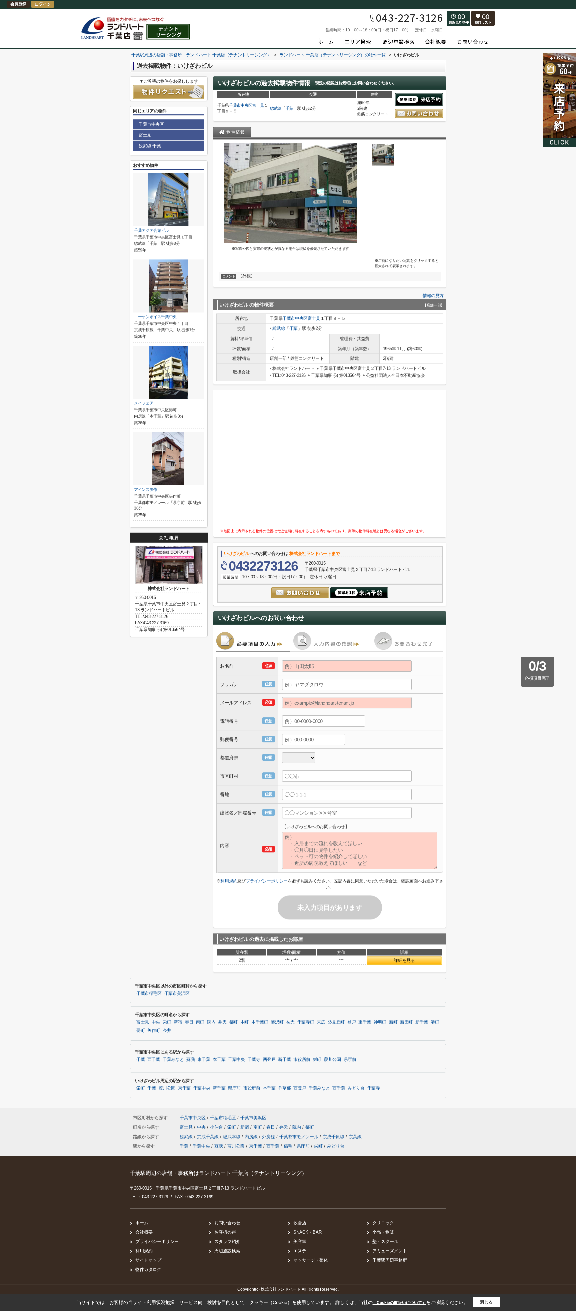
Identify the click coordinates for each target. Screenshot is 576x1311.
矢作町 (153, 1030)
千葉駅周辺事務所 (389, 1260)
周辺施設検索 (227, 1250)
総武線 (276, 108)
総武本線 (232, 1136)
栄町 (167, 1022)
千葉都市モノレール (299, 1136)
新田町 (406, 1022)
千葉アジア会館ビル (151, 230)
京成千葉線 (208, 1136)
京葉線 (355, 1136)
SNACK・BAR (307, 1232)
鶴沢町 (277, 1022)
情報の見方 (433, 295)
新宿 (178, 1022)
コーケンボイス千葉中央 (155, 316)
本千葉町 (259, 1022)
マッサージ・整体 (310, 1260)
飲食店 (299, 1222)
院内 (211, 1022)
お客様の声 (225, 1232)
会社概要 (144, 1232)
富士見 (258, 105)
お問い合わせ (227, 1222)
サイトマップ (148, 1260)
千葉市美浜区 (177, 993)
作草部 (284, 1088)
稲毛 (288, 1146)
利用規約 (228, 880)
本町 (244, 1022)
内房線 (252, 1136)
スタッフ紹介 (227, 1241)
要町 (140, 1030)
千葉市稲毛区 (149, 993)
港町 (435, 1022)
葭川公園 (332, 1059)
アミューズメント (389, 1250)
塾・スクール (385, 1241)
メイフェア (143, 403)
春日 (189, 1022)
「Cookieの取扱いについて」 (399, 1302)
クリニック (383, 1222)
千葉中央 (236, 1059)
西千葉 (153, 1059)
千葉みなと (173, 1059)
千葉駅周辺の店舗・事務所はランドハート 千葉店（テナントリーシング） (218, 1173)
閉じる (486, 1302)
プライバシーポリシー (267, 880)
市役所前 (301, 1059)
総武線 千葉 (150, 145)
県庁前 (350, 1059)
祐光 (290, 1022)
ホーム (141, 1222)
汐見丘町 (336, 1022)
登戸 (351, 1022)
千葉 (289, 108)
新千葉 (421, 1022)
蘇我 (190, 1059)
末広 (321, 1022)
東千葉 (364, 1022)
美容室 (299, 1241)
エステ (299, 1250)
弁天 (222, 1022)
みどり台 (356, 1088)
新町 (393, 1022)
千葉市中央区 (240, 105)
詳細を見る (404, 960)
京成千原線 (334, 1136)
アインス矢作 (145, 489)
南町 (200, 1022)
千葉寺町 (305, 1022)
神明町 (380, 1022)
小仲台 (217, 1127)
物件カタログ (148, 1269)
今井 (167, 1030)
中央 (156, 1022)
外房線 (269, 1136)
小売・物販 (383, 1232)
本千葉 (219, 1059)
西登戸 (269, 1059)
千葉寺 (254, 1059)
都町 (233, 1022)
